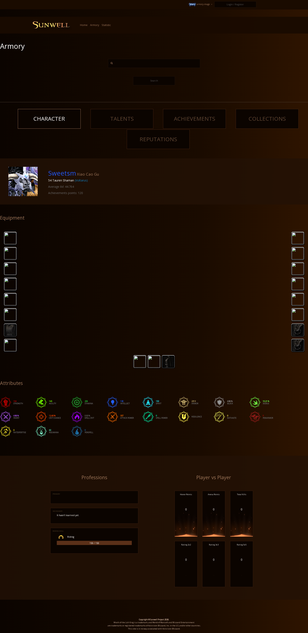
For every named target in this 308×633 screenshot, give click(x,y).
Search (154, 80)
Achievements (194, 118)
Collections (267, 118)
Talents (122, 118)
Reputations (158, 139)
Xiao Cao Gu (88, 174)
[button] (200, 4)
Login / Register (235, 4)
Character (49, 118)
